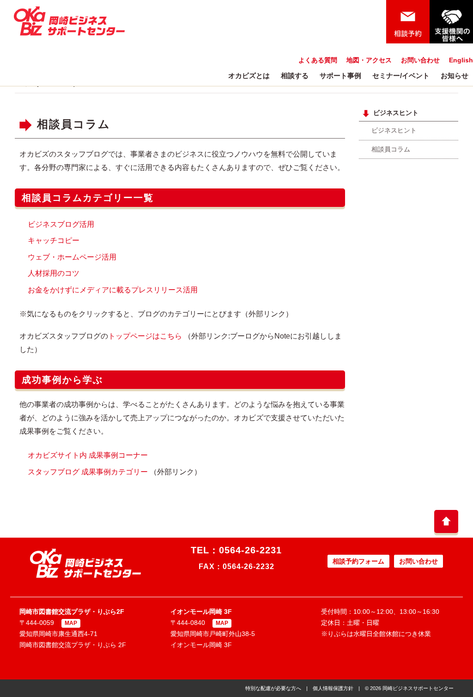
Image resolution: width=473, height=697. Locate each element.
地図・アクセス (369, 60)
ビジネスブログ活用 (61, 224)
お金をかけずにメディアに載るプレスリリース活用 (113, 290)
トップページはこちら (145, 336)
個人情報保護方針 (333, 688)
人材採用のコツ (53, 273)
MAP (71, 623)
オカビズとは (249, 75)
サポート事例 (340, 75)
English (461, 60)
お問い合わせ (420, 60)
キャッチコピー (53, 240)
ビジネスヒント (394, 130)
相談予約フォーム (358, 561)
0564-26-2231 (250, 550)
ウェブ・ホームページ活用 (72, 257)
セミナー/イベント (401, 75)
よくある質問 (317, 60)
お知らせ (454, 75)
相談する (295, 75)
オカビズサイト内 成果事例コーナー (88, 455)
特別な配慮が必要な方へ (273, 688)
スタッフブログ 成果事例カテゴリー (88, 472)
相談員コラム (73, 124)
